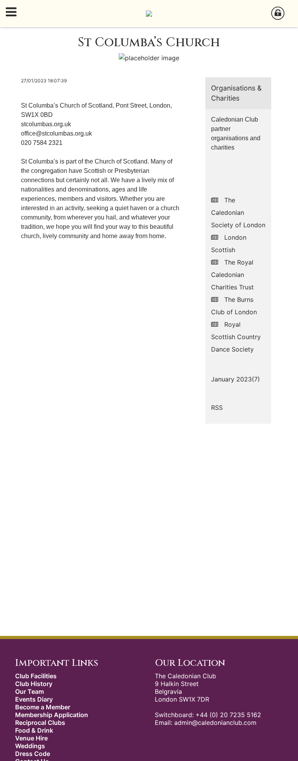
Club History (33, 684)
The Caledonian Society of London (238, 212)
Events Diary (34, 699)
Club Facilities (36, 676)
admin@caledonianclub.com (215, 722)
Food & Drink (34, 730)
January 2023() (235, 379)
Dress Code (32, 754)
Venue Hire (31, 738)
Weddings (30, 746)
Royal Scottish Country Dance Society (236, 336)
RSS (217, 407)
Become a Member (42, 707)
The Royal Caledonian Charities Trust (232, 274)
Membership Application (51, 715)
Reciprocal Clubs (40, 722)
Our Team (29, 691)
